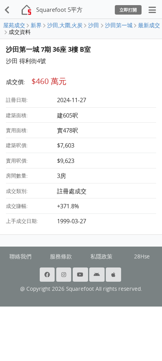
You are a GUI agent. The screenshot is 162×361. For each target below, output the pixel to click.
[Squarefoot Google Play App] (97, 274)
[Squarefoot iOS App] (114, 274)
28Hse (142, 256)
